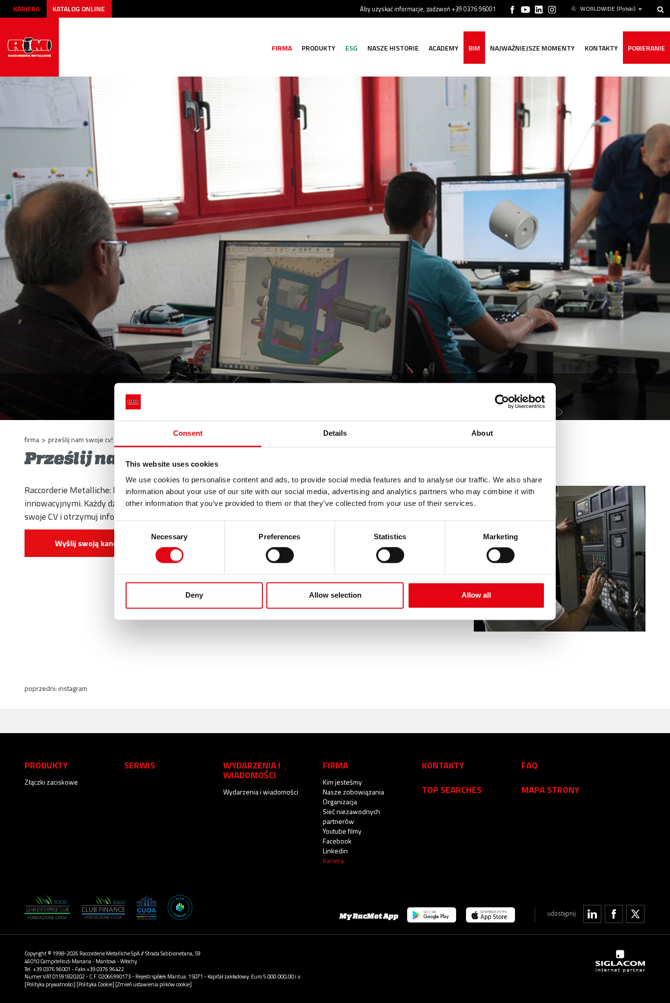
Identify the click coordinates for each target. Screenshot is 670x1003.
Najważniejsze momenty (532, 48)
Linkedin (335, 850)
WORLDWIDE (608, 8)
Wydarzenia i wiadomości (260, 792)
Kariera (26, 8)
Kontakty (443, 765)
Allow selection (335, 595)
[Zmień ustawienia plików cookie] (153, 984)
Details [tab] (335, 433)
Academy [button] (444, 48)
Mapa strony (550, 789)
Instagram (72, 688)
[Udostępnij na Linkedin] (592, 914)
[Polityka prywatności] (50, 984)
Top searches (452, 789)
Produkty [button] (318, 48)
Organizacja (340, 801)
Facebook (337, 841)
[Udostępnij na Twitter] (635, 914)
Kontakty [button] (601, 48)
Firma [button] (282, 48)
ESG (351, 48)
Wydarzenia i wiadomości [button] (252, 770)
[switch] (280, 555)
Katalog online (78, 8)
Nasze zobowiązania (353, 792)
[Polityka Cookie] (95, 984)
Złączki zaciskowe (51, 782)
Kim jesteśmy (342, 782)
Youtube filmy (342, 831)
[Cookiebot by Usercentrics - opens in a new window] (502, 402)
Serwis (139, 765)
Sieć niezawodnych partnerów (351, 816)
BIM (474, 48)
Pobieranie (646, 48)
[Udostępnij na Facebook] (614, 914)
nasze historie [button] (393, 48)
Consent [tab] (188, 433)
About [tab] (482, 433)
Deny (194, 595)
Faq (529, 765)
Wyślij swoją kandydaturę (100, 543)
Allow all (476, 595)
